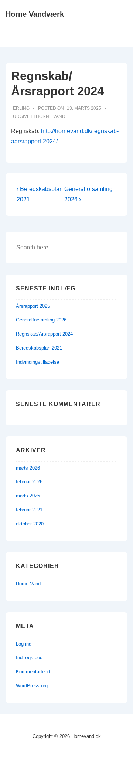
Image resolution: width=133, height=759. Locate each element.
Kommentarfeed (33, 671)
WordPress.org (32, 685)
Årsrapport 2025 (33, 306)
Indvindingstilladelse (37, 362)
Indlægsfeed (29, 657)
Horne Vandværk (35, 14)
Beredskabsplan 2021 (39, 348)
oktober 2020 (30, 524)
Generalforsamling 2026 (41, 320)
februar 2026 (29, 481)
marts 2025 (28, 495)
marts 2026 (28, 468)
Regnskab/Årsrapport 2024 (44, 334)
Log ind (23, 644)
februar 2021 (29, 510)
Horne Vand (50, 116)
